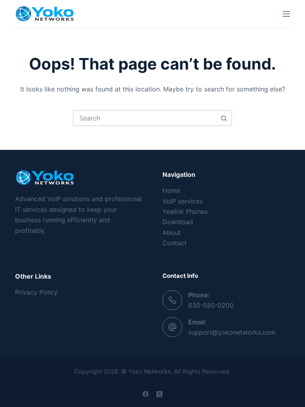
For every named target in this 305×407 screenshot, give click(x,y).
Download (177, 222)
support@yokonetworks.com (232, 332)
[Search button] (224, 118)
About (171, 232)
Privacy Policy (36, 292)
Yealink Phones (185, 211)
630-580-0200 (211, 305)
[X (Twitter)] (159, 394)
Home (171, 190)
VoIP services (182, 201)
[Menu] (286, 13)
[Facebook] (146, 394)
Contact (174, 243)
